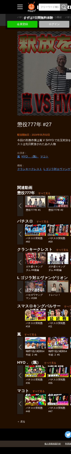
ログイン (54, 24)
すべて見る (44, 193)
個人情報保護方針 (52, 444)
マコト (44, 156)
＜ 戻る (21, 421)
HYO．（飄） (30, 156)
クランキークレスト (29, 169)
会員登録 (22, 24)
